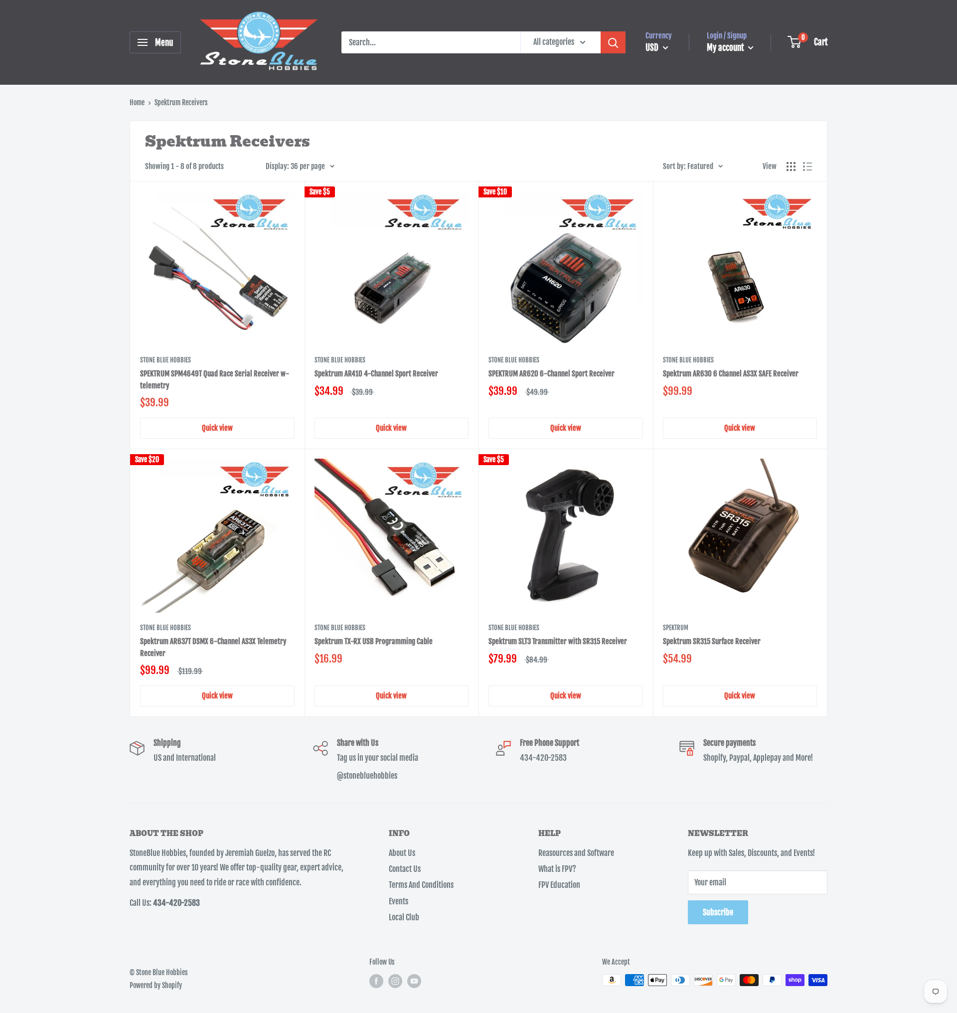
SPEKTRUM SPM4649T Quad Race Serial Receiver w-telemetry (214, 379)
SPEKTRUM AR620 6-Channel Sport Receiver (551, 373)
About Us (402, 853)
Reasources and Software (576, 853)
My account (726, 47)
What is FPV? (557, 869)
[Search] (613, 42)
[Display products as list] (807, 166)
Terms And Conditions (421, 885)
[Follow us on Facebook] (376, 981)
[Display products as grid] (791, 166)
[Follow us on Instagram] (395, 981)
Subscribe (718, 912)
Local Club (404, 917)
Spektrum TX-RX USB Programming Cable (374, 641)
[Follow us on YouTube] (414, 981)
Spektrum (675, 628)
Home (137, 102)
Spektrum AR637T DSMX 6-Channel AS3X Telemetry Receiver (213, 647)
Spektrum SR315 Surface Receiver (712, 641)
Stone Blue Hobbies (165, 360)
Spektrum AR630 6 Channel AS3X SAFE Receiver (730, 373)
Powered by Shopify (156, 985)
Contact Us (405, 869)
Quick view (217, 428)
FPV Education (559, 885)
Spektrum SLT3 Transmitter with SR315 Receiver (557, 641)
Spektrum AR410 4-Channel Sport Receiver (376, 373)
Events (398, 901)
